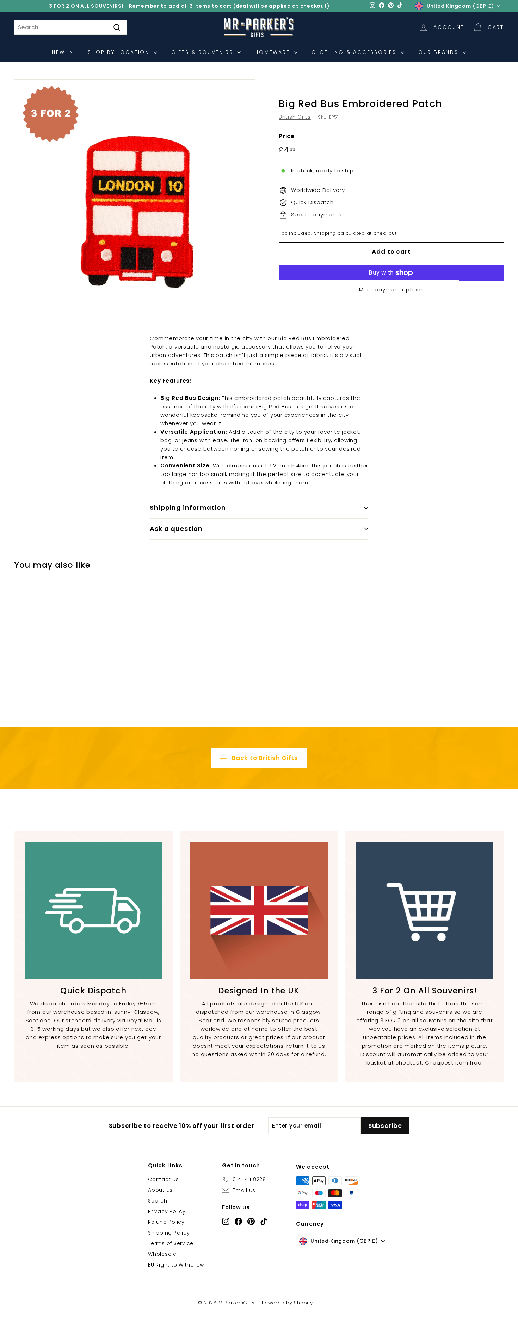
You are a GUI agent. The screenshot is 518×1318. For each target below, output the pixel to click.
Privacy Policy (167, 1211)
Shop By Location (120, 52)
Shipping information (188, 507)
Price (287, 136)
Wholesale (162, 1253)
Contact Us (163, 1179)
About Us (160, 1189)
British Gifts (295, 116)
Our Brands (439, 52)
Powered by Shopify (287, 1302)
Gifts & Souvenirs (203, 52)
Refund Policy (166, 1221)
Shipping (325, 233)
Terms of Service (170, 1243)
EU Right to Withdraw (176, 1264)
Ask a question (176, 528)
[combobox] (70, 27)
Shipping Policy (169, 1232)
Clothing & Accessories (355, 52)
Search (157, 1200)
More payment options (391, 290)
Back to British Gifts (264, 758)
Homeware (273, 52)
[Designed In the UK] (259, 910)
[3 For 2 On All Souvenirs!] (424, 910)
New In (63, 52)
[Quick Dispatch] (93, 910)
